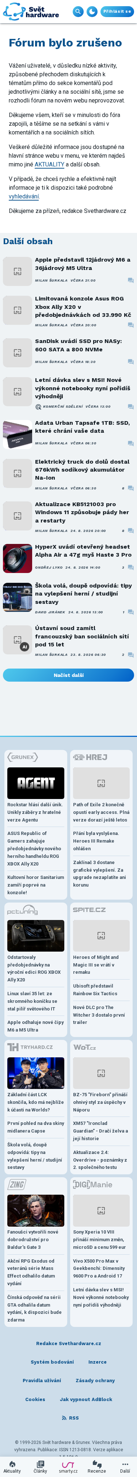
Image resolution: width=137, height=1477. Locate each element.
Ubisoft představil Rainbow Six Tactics (95, 989)
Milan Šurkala (51, 280)
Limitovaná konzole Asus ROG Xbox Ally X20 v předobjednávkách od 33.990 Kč (83, 306)
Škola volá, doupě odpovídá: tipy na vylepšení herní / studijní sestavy (83, 593)
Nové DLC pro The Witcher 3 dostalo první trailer (99, 1015)
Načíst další (69, 675)
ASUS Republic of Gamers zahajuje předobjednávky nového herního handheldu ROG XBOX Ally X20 (34, 848)
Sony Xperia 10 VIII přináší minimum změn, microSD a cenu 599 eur (99, 1239)
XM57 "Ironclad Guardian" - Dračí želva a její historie (100, 1131)
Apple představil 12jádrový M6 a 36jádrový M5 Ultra (82, 263)
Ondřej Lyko (48, 567)
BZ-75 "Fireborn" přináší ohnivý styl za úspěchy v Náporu (100, 1102)
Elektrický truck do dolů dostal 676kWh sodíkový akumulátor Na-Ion (82, 469)
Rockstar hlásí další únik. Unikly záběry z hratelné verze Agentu (35, 812)
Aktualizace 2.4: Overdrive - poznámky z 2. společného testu (100, 1160)
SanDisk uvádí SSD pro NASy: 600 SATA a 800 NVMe (78, 345)
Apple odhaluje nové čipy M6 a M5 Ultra (35, 1026)
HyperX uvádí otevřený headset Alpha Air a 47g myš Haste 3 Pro (83, 550)
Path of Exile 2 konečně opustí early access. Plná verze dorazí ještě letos (101, 812)
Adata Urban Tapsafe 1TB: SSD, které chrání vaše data (82, 426)
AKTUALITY (49, 164)
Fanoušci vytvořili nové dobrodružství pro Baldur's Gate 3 (32, 1239)
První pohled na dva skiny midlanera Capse (35, 1127)
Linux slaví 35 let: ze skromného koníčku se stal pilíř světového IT (32, 1001)
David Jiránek (50, 612)
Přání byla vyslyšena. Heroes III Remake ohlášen (96, 841)
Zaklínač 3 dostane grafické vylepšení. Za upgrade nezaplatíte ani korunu (99, 874)
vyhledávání (24, 196)
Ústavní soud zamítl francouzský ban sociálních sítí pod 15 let (82, 636)
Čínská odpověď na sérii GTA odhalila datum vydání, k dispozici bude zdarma (34, 1309)
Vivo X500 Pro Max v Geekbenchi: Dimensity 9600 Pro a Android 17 (99, 1268)
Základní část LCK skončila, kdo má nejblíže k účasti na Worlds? (35, 1102)
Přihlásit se (117, 11)
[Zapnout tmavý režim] (92, 11)
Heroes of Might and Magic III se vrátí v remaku (96, 965)
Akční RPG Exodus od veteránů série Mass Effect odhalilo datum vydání (31, 1272)
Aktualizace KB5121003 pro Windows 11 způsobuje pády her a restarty (82, 512)
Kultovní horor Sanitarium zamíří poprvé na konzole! (35, 885)
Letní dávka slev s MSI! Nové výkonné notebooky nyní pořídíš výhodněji (82, 388)
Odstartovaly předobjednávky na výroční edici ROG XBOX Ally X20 (34, 968)
